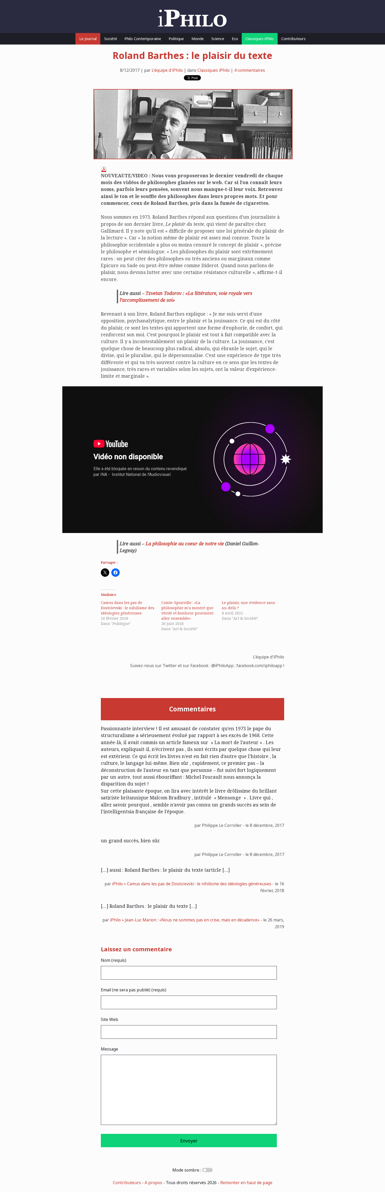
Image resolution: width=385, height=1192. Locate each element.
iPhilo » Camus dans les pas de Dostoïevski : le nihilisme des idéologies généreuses (191, 884)
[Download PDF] (104, 170)
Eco (235, 38)
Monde (197, 38)
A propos (153, 1182)
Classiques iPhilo (259, 38)
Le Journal (88, 38)
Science (217, 38)
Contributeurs (293, 38)
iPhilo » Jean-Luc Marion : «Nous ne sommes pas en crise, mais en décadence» (185, 920)
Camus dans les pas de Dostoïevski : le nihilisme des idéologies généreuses (127, 608)
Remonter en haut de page (246, 1182)
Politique (176, 38)
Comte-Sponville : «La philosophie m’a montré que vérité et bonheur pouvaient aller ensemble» (187, 610)
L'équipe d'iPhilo (167, 70)
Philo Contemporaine (142, 38)
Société (110, 38)
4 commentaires (249, 70)
